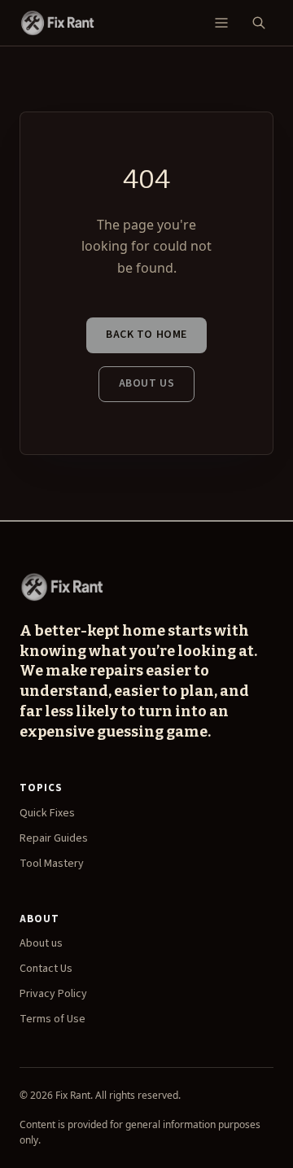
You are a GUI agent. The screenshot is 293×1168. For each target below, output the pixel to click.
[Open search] (258, 22)
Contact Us (46, 968)
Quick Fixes (47, 813)
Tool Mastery (52, 863)
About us (146, 383)
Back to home (146, 334)
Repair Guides (54, 838)
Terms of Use (52, 1019)
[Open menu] (221, 22)
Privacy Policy (53, 994)
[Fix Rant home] (57, 23)
